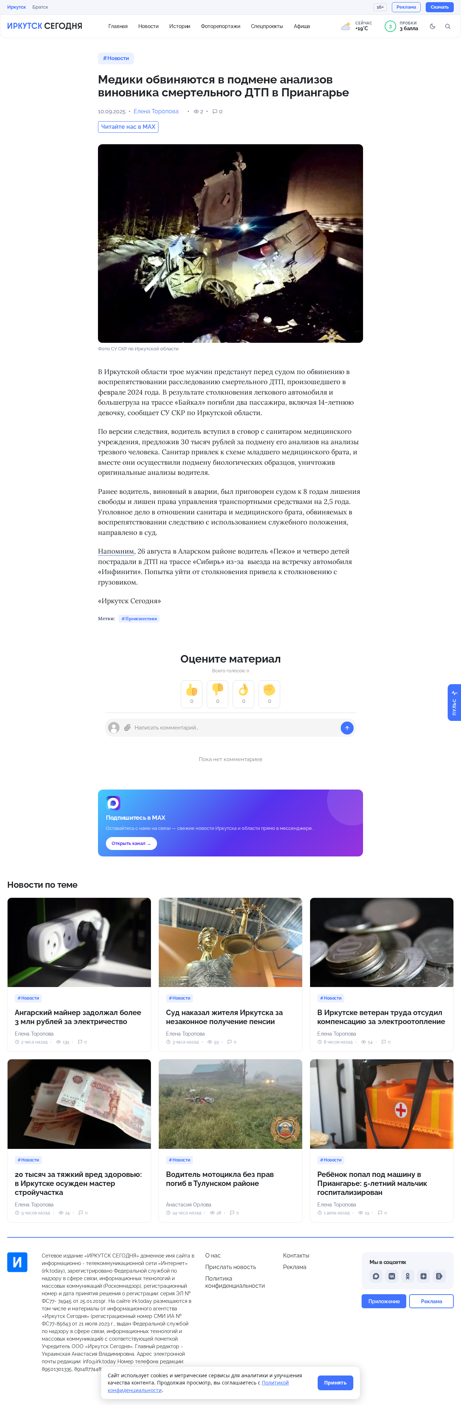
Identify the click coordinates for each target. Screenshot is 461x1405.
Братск (40, 7)
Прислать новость (230, 1267)
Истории (179, 26)
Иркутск (16, 7)
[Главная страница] (45, 26)
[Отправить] (347, 728)
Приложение (384, 1301)
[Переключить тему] (432, 26)
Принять (335, 1382)
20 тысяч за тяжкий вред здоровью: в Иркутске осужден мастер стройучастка (78, 1183)
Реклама (294, 1267)
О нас (213, 1255)
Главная (117, 26)
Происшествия (141, 618)
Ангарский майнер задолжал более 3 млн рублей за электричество (78, 1017)
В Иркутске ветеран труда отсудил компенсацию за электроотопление (381, 1017)
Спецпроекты (267, 26)
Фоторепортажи (220, 26)
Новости (148, 26)
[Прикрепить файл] (127, 727)
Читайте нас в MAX (128, 126)
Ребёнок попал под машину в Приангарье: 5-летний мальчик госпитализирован (372, 1183)
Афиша (302, 26)
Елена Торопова (156, 111)
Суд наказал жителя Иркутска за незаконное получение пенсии (224, 1017)
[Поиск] (447, 26)
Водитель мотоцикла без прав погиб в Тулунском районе (220, 1179)
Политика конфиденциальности (235, 1282)
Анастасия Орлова (188, 1205)
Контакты (296, 1255)
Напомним (116, 551)
